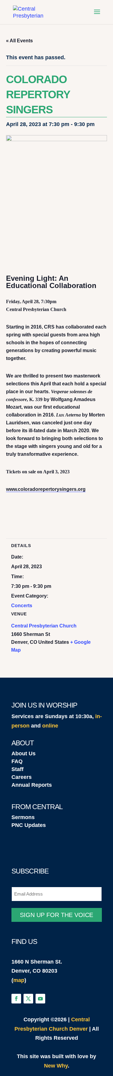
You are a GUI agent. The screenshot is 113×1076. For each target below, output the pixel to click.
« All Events (19, 40)
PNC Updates (28, 825)
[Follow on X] (28, 998)
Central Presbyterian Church (44, 625)
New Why (56, 1066)
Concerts (21, 605)
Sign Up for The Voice (56, 915)
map (18, 980)
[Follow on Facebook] (16, 998)
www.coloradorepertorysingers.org (46, 489)
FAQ (17, 761)
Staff (17, 769)
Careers (21, 777)
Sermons (23, 817)
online (50, 726)
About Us (23, 753)
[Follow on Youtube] (40, 998)
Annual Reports (31, 785)
